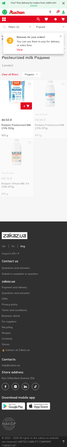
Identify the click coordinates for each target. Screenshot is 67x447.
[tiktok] (35, 386)
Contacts (7, 338)
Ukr (4, 246)
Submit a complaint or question (20, 273)
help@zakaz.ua (11, 365)
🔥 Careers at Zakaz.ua (16, 350)
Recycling (7, 327)
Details (34, 5)
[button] (50, 12)
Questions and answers (16, 268)
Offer (5, 298)
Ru (13, 246)
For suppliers (9, 321)
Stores (5, 344)
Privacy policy (10, 304)
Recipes (6, 332)
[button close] (63, 3)
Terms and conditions (14, 310)
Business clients (11, 315)
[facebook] (5, 386)
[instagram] (15, 386)
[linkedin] (25, 386)
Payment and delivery (14, 287)
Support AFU (9, 253)
